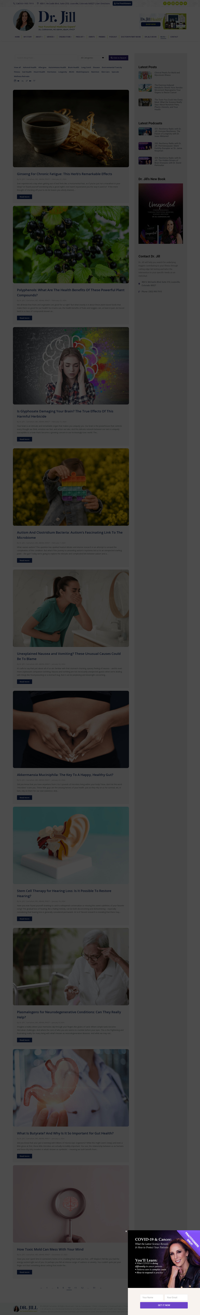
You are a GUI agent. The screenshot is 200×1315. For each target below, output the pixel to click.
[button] (126, 1231)
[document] (100, 657)
